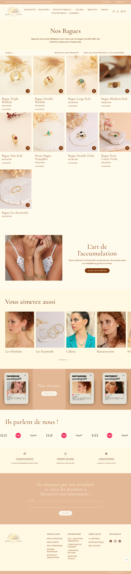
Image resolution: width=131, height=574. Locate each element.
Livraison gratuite (24, 459)
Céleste (71, 351)
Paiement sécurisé (65, 459)
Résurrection (105, 351)
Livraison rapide (106, 459)
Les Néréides (13, 351)
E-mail (31, 500)
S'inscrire (65, 513)
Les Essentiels (45, 351)
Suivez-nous (49, 393)
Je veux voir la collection (97, 270)
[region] (65, 332)
